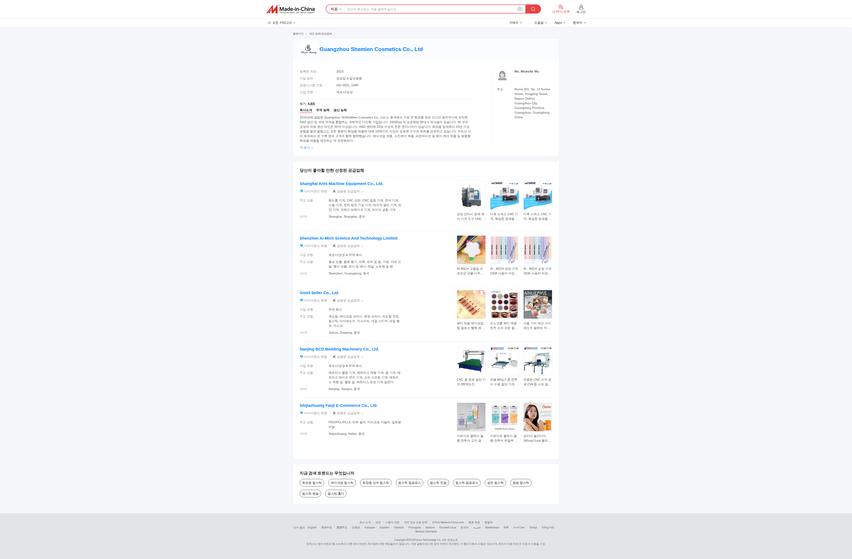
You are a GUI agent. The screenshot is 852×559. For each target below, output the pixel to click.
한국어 (465, 527)
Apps (558, 22)
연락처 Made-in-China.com (448, 522)
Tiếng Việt (548, 527)
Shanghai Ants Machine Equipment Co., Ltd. (341, 183)
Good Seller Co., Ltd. (319, 293)
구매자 (514, 22)
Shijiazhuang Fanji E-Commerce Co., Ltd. (339, 405)
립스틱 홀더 (336, 493)
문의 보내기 (471, 216)
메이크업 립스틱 (342, 482)
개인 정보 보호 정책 (415, 522)
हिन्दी (506, 527)
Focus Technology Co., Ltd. (431, 539)
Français (370, 527)
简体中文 (326, 527)
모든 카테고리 (282, 22)
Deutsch (399, 527)
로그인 (581, 12)
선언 (378, 522)
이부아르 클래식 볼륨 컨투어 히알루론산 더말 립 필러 (503, 440)
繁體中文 (342, 527)
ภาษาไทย (519, 527)
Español (384, 527)
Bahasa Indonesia (426, 531)
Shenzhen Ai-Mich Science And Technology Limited (348, 238)
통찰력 (489, 522)
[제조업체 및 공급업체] (290, 9)
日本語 (356, 527)
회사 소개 (365, 522)
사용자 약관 (392, 522)
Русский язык (447, 527)
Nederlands (492, 527)
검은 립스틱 (495, 482)
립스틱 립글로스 (409, 482)
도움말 (539, 22)
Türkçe (533, 527)
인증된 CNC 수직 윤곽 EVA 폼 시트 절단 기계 (537, 384)
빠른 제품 (474, 522)
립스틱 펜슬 (310, 493)
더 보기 (307, 147)
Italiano (430, 527)
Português (414, 527)
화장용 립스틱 (312, 482)
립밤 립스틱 (521, 482)
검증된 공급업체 (350, 191)
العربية (477, 527)
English (312, 527)
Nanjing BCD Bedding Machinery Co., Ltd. (339, 349)
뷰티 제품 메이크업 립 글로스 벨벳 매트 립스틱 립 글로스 (470, 327)
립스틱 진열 (438, 482)
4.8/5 (311, 103)
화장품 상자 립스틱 (376, 482)
